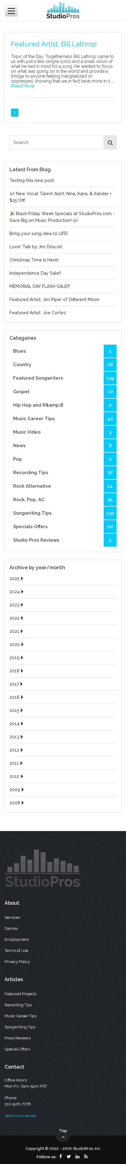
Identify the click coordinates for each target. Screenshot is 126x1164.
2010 (14, 776)
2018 (14, 670)
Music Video (62, 432)
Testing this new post (31, 180)
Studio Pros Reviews (62, 540)
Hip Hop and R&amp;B (62, 405)
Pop (62, 459)
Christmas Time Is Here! (33, 259)
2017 (14, 684)
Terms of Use (16, 950)
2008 (14, 802)
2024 (14, 591)
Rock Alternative (63, 486)
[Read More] (23, 85)
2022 (14, 618)
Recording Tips (63, 472)
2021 (14, 631)
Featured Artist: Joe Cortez (37, 312)
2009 (14, 789)
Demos (11, 928)
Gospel (63, 391)
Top (63, 1130)
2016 (14, 697)
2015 (14, 710)
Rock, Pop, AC (63, 499)
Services (12, 917)
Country (63, 364)
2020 (14, 644)
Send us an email (20, 1115)
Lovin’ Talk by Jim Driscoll (35, 246)
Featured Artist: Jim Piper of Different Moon (54, 299)
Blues (62, 351)
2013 (14, 736)
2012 (14, 750)
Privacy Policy (17, 961)
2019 (14, 657)
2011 (14, 763)
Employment (17, 939)
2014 (14, 723)
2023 (14, 604)
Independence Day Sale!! (35, 273)
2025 (14, 578)
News (62, 445)
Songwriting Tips (63, 513)
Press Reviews (18, 1038)
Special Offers (17, 1049)
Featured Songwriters (63, 378)
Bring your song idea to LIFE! (38, 233)
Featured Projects (20, 994)
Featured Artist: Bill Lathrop (54, 44)
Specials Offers (63, 526)
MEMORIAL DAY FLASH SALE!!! (39, 286)
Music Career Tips (63, 418)
